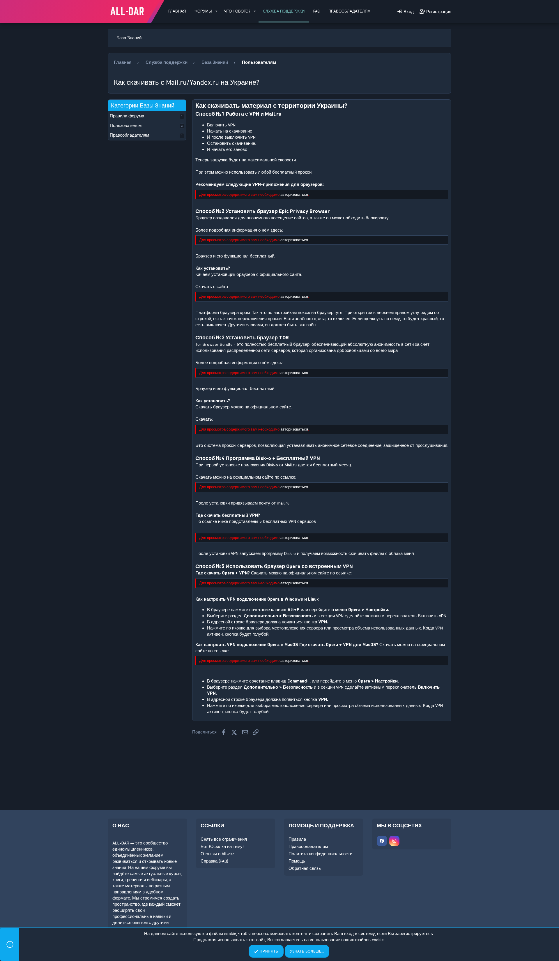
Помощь (297, 861)
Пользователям (125, 125)
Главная (177, 11)
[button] (216, 11)
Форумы (203, 11)
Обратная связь (305, 868)
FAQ (316, 11)
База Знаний (128, 37)
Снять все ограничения (224, 839)
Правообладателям (349, 11)
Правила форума (127, 116)
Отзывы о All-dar (217, 853)
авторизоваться (294, 194)
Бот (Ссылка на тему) (222, 846)
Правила (297, 839)
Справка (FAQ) (214, 861)
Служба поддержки (284, 11)
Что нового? (237, 11)
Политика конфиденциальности (320, 853)
